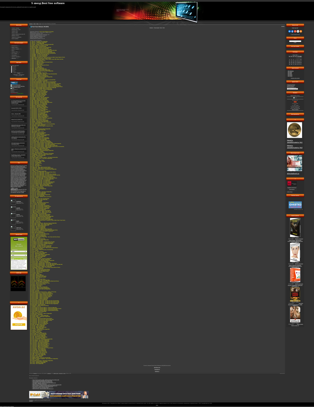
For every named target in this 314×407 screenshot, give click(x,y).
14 (295, 61)
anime (24, 166)
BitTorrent (23, 169)
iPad (21, 177)
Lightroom (21, 180)
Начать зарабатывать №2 (294, 147)
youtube (20, 184)
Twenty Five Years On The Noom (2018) (40, 387)
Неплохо (14, 69)
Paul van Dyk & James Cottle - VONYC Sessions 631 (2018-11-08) (45, 379)
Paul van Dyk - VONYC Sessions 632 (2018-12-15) (42, 386)
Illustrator (18, 183)
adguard (24, 176)
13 (293, 61)
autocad (19, 182)
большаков (16, 167)
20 (293, 62)
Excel (25, 179)
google (12, 178)
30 (298, 64)
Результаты (16, 74)
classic (12, 174)
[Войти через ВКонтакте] (289, 31)
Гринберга (21, 168)
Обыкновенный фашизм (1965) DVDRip (295, 305)
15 (297, 61)
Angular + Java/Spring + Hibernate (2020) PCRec (295, 286)
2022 (20, 186)
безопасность (23, 172)
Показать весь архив (295, 78)
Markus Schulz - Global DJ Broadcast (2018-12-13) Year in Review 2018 (46, 384)
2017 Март (290, 72)
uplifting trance (55, 373)
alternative (19, 192)
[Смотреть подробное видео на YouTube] (25, 268)
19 (291, 62)
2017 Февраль (291, 71)
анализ (16, 177)
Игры (13, 50)
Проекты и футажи (16, 56)
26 (291, 64)
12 (291, 61)
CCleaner (20, 171)
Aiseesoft (16, 173)
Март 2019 (295, 55)
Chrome (15, 178)
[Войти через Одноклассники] (301, 31)
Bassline (12, 184)
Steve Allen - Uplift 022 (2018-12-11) (39, 383)
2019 (12, 192)
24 (300, 62)
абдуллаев (13, 169)
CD (24, 165)
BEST (22, 185)
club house (20, 191)
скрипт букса (289, 191)
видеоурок (21, 165)
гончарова (17, 168)
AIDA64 (12, 177)
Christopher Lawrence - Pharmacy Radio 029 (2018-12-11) (44, 382)
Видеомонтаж (22, 174)
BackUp (12, 171)
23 (40, 23)
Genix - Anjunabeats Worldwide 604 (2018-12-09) (42, 380)
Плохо (14, 70)
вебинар (17, 165)
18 (289, 62)
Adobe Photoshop (22, 170)
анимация (20, 189)
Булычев (12, 166)
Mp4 (22, 182)
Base (18, 178)
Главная (151, 27)
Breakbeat (15, 190)
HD (19, 177)
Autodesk (15, 182)
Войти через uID (295, 28)
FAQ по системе (290, 86)
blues (18, 174)
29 (297, 64)
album (14, 188)
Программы (14, 55)
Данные (24, 182)
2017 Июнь (290, 74)
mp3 (15, 166)
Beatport (19, 185)
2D (18, 186)
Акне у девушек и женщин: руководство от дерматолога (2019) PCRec (295, 266)
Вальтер (20, 167)
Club (22, 192)
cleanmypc (24, 177)
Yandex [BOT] (14, 93)
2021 (16, 186)
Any (14, 179)
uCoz (157, 405)
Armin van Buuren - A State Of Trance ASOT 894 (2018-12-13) (44, 385)
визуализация (13, 181)
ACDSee (15, 174)
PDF (26, 165)
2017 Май (290, 73)
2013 (26, 189)
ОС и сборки (14, 53)
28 (295, 64)
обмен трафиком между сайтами (7, 406)
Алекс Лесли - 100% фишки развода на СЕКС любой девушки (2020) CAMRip (295, 241)
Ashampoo (13, 170)
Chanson (15, 185)
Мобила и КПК (15, 52)
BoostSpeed (17, 172)
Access (24, 180)
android (15, 171)
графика (12, 173)
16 (298, 61)
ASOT (12, 190)
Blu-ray (24, 190)
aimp (20, 176)
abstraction (16, 184)
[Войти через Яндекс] (295, 31)
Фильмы (301, 303)
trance (64, 373)
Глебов (12, 167)
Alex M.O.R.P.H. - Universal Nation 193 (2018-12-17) (42, 388)
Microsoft (17, 175)
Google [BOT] (20, 93)
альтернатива (18, 169)
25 (289, 64)
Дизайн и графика (15, 48)
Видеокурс (13, 165)
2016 (23, 189)
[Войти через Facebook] (292, 31)
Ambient (12, 176)
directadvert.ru (293, 174)
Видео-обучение (299, 238)
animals (18, 166)
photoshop (17, 170)
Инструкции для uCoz (291, 87)
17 (300, 61)
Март (37, 23)
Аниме (21, 166)
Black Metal (22, 183)
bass (17, 176)
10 (300, 59)
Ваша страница (295, 109)
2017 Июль (290, 75)
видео (24, 175)
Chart (22, 176)
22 (297, 62)
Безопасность (15, 45)
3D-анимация (19, 181)
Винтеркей (24, 167)
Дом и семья (300, 324)
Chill (15, 176)
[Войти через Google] (298, 31)
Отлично (14, 66)
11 (289, 61)
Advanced (13, 180)
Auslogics (12, 172)
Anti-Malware (23, 173)
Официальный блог (291, 84)
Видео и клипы (15, 47)
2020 (15, 183)
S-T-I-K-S (12, 168)
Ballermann (13, 186)
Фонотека (14, 58)
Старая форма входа (295, 34)
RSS (164, 27)
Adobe (23, 171)
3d (14, 177)
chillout (20, 175)
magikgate (49, 373)
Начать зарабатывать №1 (294, 141)
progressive (61, 373)
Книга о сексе (294, 325)
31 (300, 64)
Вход (161, 27)
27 (293, 64)
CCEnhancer (21, 179)
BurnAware (13, 175)
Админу (31, 400)
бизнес (12, 183)
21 (295, 62)
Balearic (15, 192)
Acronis (19, 173)
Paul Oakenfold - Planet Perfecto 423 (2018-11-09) (42, 381)
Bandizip (17, 179)
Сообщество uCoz (291, 85)
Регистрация (156, 27)
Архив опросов (21, 74)
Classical (16, 180)
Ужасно (14, 71)
